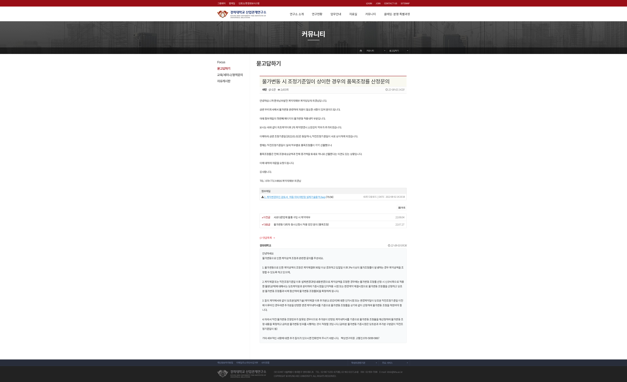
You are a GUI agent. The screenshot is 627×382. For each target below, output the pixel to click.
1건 (273, 89)
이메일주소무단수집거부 (247, 362)
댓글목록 (267, 238)
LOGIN (369, 3)
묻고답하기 (394, 50)
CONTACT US (390, 3)
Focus (221, 62)
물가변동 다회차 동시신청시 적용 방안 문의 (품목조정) (301, 224)
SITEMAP (405, 3)
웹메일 (232, 3)
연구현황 (317, 14)
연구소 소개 (297, 14)
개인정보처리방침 (225, 362)
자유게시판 (223, 81)
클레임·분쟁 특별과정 (397, 14)
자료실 (353, 14)
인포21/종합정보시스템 (249, 3)
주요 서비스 (387, 362)
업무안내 (335, 14)
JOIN (378, 3)
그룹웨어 (221, 3)
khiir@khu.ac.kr (394, 371)
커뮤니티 (370, 14)
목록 (403, 207)
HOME (360, 50)
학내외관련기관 (358, 362)
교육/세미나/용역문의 (230, 74)
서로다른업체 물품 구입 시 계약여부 (292, 217)
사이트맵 (265, 362)
